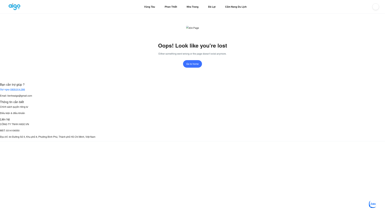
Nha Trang (193, 6)
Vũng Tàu (149, 6)
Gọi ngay (12, 89)
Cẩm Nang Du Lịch (236, 6)
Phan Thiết (171, 6)
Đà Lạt (212, 6)
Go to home (192, 64)
